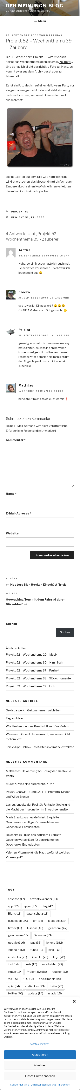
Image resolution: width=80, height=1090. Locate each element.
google (16, 942)
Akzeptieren (40, 1054)
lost (13, 964)
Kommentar (15, 440)
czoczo (24, 292)
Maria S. (11, 817)
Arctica (24, 250)
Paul (9, 792)
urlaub (55, 993)
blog (48, 906)
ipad (35, 942)
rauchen (60, 971)
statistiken (35, 986)
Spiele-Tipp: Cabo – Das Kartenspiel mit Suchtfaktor (40, 747)
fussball (35, 928)
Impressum (64, 1084)
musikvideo (52, 964)
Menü (42, 21)
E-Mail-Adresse (18, 513)
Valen (9, 852)
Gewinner (43, 935)
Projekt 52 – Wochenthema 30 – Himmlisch (34, 662)
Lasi (8, 804)
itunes (36, 950)
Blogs (14, 913)
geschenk (57, 928)
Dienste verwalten (39, 1044)
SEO (28, 979)
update (35, 993)
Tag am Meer (14, 718)
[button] (74, 1001)
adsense (16, 899)
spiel (14, 986)
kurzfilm (40, 957)
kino (54, 950)
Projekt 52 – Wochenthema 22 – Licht (31, 686)
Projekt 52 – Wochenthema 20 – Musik (31, 654)
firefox (15, 928)
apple (30, 906)
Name (11, 493)
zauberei (38, 217)
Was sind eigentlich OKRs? (36, 784)
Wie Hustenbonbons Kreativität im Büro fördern (37, 726)
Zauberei (65, 62)
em (38, 921)
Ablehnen (40, 1065)
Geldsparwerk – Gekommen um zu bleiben (33, 710)
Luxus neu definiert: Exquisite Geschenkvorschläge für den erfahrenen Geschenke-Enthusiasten (32, 822)
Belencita (12, 835)
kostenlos (17, 957)
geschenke (18, 935)
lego (59, 957)
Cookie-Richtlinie (19, 1084)
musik (30, 964)
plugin (15, 971)
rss (13, 979)
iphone (54, 942)
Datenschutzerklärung (43, 1084)
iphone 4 (16, 950)
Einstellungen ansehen (40, 1076)
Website (12, 533)
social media (50, 979)
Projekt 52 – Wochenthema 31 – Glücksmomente (38, 678)
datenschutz (37, 913)
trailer (56, 986)
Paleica (24, 330)
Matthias (54, 35)
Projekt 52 (20, 211)
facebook (57, 921)
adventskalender (44, 899)
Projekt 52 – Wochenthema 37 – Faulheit (32, 670)
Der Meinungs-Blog (34, 6)
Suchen (11, 624)
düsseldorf (18, 921)
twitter (15, 993)
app (13, 906)
